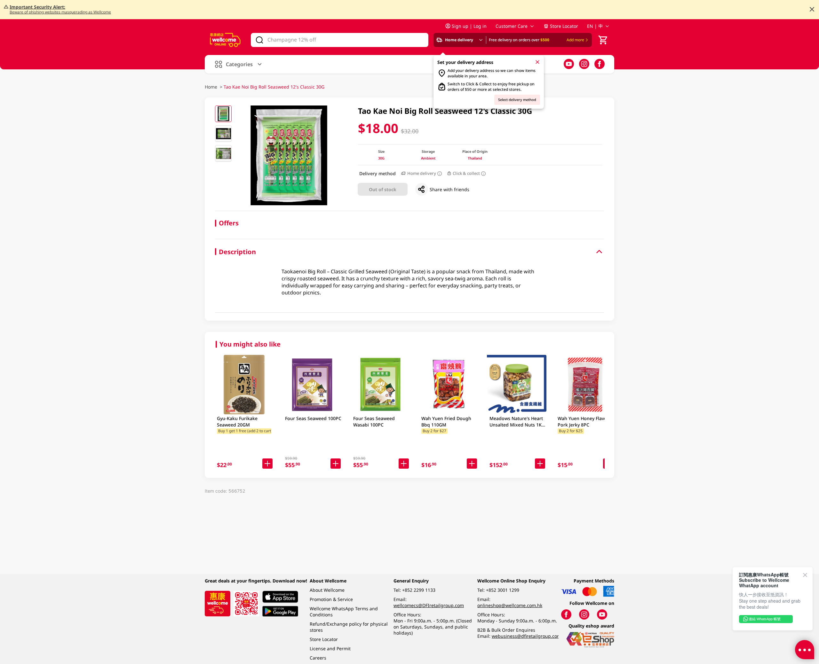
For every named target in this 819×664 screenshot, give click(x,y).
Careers (318, 658)
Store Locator (564, 26)
